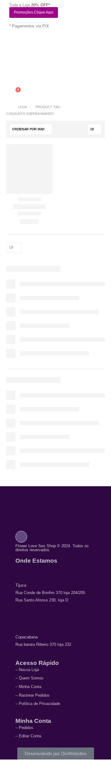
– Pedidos (24, 727)
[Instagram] (21, 537)
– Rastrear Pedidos (32, 695)
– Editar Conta (28, 736)
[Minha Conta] (14, 79)
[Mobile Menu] (13, 42)
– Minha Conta (28, 686)
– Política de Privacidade (37, 703)
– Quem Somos (29, 678)
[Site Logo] (27, 62)
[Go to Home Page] (8, 107)
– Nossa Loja (27, 669)
